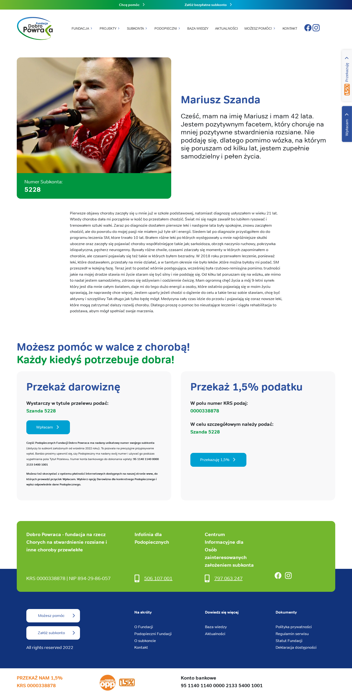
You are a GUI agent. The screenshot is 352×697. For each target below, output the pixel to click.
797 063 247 (228, 578)
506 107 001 (158, 578)
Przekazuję (346, 72)
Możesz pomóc (51, 615)
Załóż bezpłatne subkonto (206, 5)
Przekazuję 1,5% (214, 459)
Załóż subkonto (51, 632)
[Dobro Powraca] (35, 29)
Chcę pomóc (129, 5)
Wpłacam (346, 127)
